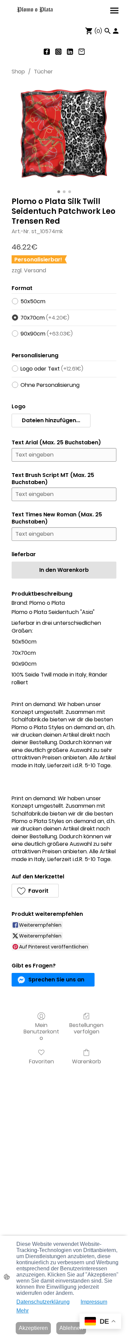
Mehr (22, 1311)
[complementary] (100, 1322)
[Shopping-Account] (116, 31)
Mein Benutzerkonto (41, 1031)
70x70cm (44, 318)
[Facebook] (47, 52)
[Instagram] (58, 52)
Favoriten (41, 1061)
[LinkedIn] (70, 52)
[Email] (82, 52)
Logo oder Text (51, 369)
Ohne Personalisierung (50, 385)
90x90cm (46, 334)
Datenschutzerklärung (43, 1302)
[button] (107, 31)
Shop (18, 71)
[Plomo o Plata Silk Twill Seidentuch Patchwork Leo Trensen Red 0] (64, 134)
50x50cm (32, 301)
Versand (35, 270)
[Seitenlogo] (34, 10)
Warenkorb (86, 1061)
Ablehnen (71, 1328)
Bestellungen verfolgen (86, 1028)
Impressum (94, 1302)
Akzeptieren (33, 1328)
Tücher (43, 71)
